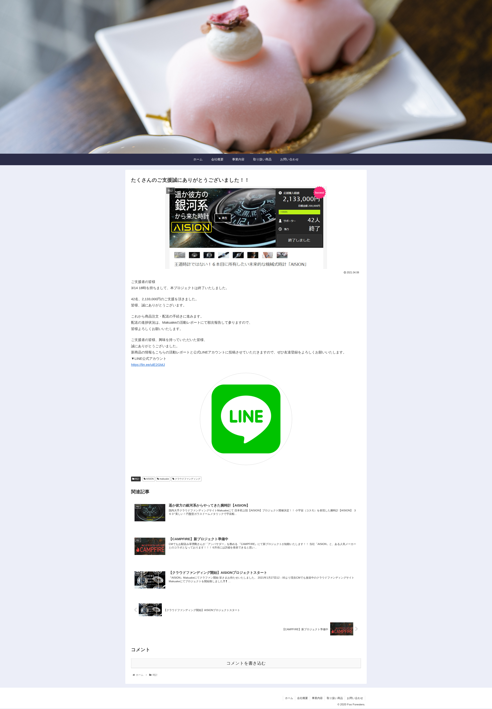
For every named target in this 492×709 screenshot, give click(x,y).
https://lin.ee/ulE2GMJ (148, 365)
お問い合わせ (355, 698)
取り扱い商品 (335, 698)
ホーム (289, 698)
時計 (137, 479)
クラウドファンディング (187, 479)
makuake (164, 479)
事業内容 (317, 698)
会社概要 (302, 698)
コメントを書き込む (246, 663)
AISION (150, 479)
